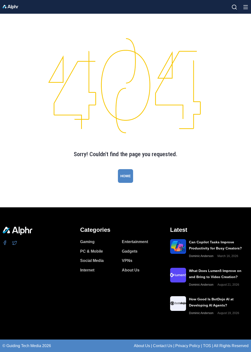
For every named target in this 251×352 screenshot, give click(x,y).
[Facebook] (5, 242)
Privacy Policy (187, 346)
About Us (142, 346)
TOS (207, 346)
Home (125, 176)
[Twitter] (14, 242)
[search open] (234, 7)
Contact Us (162, 346)
